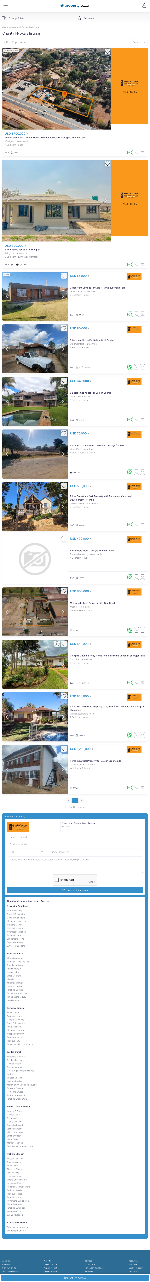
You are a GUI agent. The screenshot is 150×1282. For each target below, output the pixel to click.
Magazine (133, 1264)
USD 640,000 (80, 381)
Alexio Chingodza (15, 958)
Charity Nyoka (129, 92)
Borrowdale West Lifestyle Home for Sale (92, 550)
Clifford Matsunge (15, 1019)
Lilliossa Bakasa (14, 1077)
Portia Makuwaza (15, 1091)
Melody (10, 979)
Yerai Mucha (13, 1000)
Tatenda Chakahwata (17, 1099)
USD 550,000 (79, 486)
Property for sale (50, 1264)
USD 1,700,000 (15, 133)
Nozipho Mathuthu (15, 1033)
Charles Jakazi (14, 1063)
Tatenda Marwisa (15, 989)
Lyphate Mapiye (14, 1081)
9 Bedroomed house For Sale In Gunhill (90, 392)
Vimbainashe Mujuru (16, 997)
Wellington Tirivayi (15, 1211)
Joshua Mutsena (15, 1128)
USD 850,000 (80, 696)
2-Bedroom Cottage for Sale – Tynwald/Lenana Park (97, 287)
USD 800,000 (80, 591)
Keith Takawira (14, 1026)
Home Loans (90, 1264)
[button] (7, 89)
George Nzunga (14, 1067)
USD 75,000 (78, 433)
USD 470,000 (80, 538)
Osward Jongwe (14, 986)
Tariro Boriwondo (15, 1204)
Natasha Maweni (15, 924)
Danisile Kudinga (15, 965)
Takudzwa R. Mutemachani (20, 1146)
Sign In (5, 1268)
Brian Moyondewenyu (17, 1227)
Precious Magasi (15, 1193)
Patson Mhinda (14, 935)
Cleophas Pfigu (14, 1118)
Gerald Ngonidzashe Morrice (20, 1070)
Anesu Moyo (13, 1012)
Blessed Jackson (15, 1158)
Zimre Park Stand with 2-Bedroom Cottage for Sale (97, 445)
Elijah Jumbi (12, 1165)
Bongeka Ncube (14, 1016)
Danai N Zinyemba (16, 914)
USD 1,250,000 (80, 749)
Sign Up (12, 1268)
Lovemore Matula (15, 1183)
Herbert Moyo (13, 972)
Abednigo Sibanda (16, 1056)
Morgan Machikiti (15, 1142)
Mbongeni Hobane (15, 1030)
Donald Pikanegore (16, 917)
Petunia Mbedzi (14, 1037)
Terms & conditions (10, 1271)
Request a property (51, 1271)
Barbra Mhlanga (14, 910)
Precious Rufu (13, 1040)
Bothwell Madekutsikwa (18, 961)
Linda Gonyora (14, 975)
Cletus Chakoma (15, 1121)
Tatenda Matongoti (16, 1208)
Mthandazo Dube (15, 982)
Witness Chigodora (16, 946)
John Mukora (13, 1172)
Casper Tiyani (13, 1114)
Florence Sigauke (15, 1169)
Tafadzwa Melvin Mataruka (20, 1044)
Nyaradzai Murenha (16, 931)
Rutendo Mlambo (15, 1197)
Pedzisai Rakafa (14, 1190)
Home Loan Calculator (94, 1268)
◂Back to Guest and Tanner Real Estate (20, 27)
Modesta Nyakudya (16, 921)
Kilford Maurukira (15, 1132)
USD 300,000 (14, 245)
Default (136, 42)
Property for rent (50, 1268)
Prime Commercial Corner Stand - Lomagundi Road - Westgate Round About (45, 137)
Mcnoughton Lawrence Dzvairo (22, 1084)
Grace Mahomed (15, 1125)
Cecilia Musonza (14, 1060)
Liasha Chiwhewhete (17, 1179)
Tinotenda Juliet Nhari (17, 993)
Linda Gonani (13, 1139)
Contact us (6, 1264)
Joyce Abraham (14, 1176)
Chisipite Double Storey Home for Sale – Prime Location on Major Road (107, 655)
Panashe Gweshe (15, 1088)
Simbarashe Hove (15, 939)
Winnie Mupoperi (15, 1215)
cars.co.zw (133, 1271)
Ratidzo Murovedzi (16, 1095)
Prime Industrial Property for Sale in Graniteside (95, 760)
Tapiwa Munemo (15, 942)
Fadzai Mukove (14, 968)
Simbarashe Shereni (16, 1230)
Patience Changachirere (18, 1186)
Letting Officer (14, 1135)
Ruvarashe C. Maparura (18, 1201)
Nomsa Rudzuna (15, 928)
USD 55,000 (78, 276)
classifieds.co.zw (136, 1268)
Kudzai (10, 1074)
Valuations (89, 1271)
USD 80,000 (79, 328)
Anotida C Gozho (15, 1111)
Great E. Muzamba (16, 1023)
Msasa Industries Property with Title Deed (92, 603)
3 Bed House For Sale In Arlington (22, 249)
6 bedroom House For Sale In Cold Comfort (92, 340)
